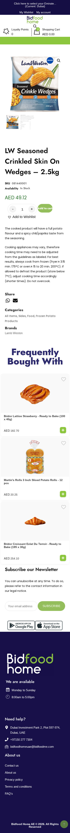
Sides (22, 316)
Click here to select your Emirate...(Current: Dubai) (35, 5)
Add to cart (45, 208)
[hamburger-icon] (62, 39)
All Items (11, 316)
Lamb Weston (14, 333)
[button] (22, 217)
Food (30, 316)
